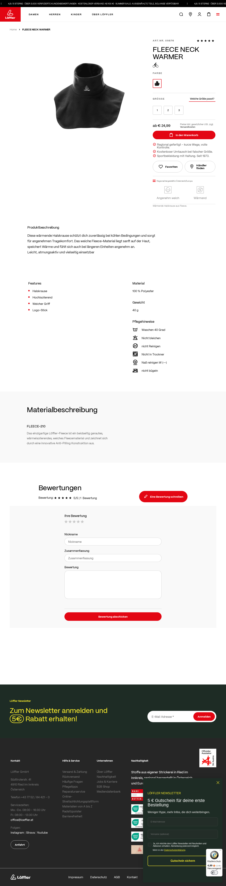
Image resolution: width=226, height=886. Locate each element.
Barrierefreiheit (72, 816)
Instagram (17, 832)
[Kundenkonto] (199, 14)
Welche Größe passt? (202, 99)
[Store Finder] (190, 14)
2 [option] (168, 110)
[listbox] (184, 83)
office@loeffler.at (22, 820)
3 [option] (179, 110)
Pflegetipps (70, 786)
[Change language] (218, 14)
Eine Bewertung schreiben (166, 496)
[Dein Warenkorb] (209, 14)
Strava (30, 832)
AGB (117, 877)
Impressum (75, 877)
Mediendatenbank (109, 791)
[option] (157, 83)
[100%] (206, 40)
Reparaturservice (73, 791)
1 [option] (157, 110)
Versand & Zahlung (74, 771)
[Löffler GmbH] (10, 14)
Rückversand (71, 776)
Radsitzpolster (72, 811)
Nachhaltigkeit (106, 776)
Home (13, 29)
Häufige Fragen (72, 781)
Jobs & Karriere (107, 781)
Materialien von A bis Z (77, 806)
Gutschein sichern (183, 860)
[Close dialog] (218, 782)
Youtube (42, 832)
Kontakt (132, 877)
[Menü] (220, 851)
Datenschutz (98, 877)
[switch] (214, 872)
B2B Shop (103, 786)
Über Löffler (104, 771)
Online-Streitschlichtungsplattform (78, 799)
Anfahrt (20, 844)
